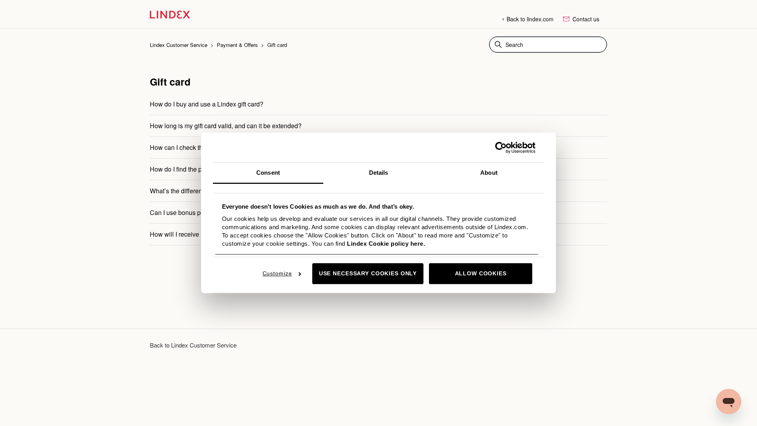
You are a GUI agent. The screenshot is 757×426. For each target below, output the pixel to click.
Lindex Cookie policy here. (386, 243)
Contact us (585, 19)
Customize (277, 274)
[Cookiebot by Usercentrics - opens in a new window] (500, 147)
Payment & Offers (237, 45)
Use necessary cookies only (368, 274)
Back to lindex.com (530, 19)
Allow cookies (481, 274)
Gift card (277, 45)
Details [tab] (378, 172)
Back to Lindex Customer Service (193, 345)
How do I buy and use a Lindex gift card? (206, 103)
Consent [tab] (268, 172)
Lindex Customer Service (178, 45)
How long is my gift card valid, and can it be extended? (226, 125)
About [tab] (489, 172)
